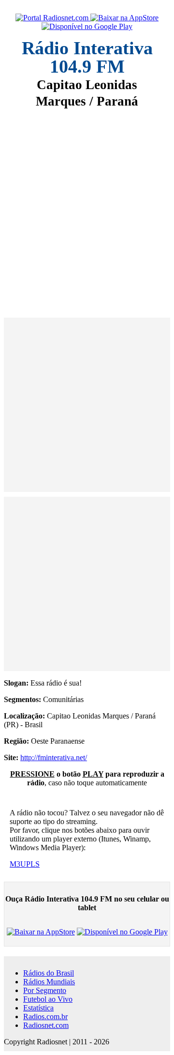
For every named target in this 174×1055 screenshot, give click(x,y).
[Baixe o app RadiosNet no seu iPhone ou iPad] (124, 18)
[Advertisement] (87, 206)
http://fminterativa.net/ (53, 757)
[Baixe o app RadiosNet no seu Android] (87, 26)
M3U (18, 864)
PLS (33, 864)
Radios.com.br (45, 1016)
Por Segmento (44, 990)
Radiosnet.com (46, 1025)
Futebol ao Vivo (47, 999)
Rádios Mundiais (49, 982)
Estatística (38, 1008)
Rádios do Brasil (48, 973)
